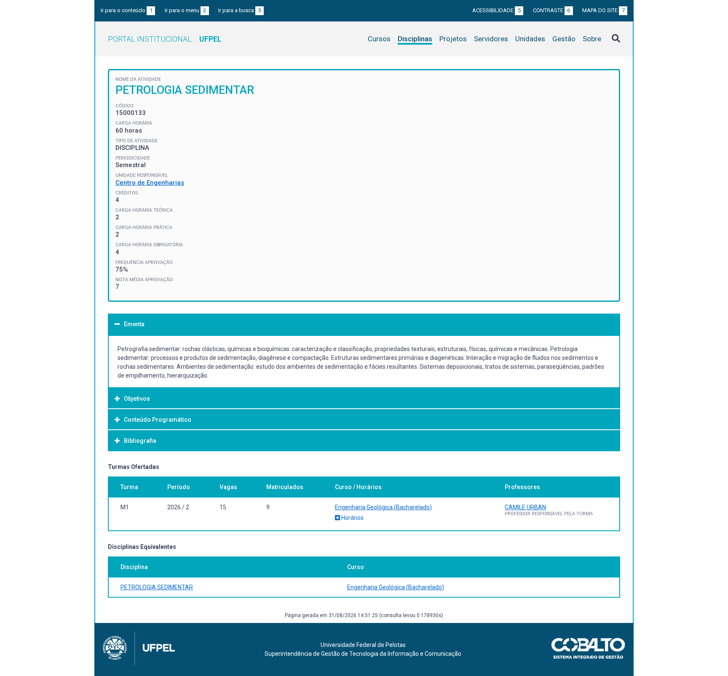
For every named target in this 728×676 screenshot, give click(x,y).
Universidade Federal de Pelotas (363, 644)
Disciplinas (415, 39)
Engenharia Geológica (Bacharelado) (383, 507)
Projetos (453, 39)
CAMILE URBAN (525, 507)
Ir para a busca (239, 10)
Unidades (530, 39)
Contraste (551, 10)
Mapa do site (603, 10)
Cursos (379, 39)
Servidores (491, 39)
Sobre (592, 39)
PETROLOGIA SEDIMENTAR (156, 587)
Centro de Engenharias (149, 182)
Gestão (563, 39)
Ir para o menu (185, 10)
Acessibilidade (496, 10)
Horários (352, 517)
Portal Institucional (165, 39)
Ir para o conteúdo (127, 10)
